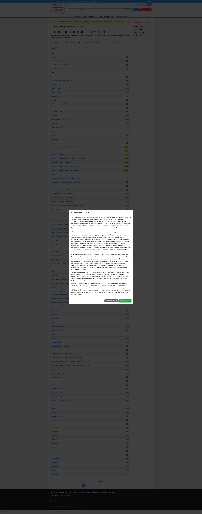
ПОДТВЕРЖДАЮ (125, 301)
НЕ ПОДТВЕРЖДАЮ (111, 301)
